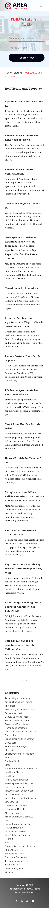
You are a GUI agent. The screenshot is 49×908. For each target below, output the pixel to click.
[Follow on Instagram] (22, 900)
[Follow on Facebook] (16, 900)
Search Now (26, 57)
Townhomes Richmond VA (21, 288)
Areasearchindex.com (20, 888)
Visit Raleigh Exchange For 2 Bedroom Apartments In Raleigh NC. (23, 606)
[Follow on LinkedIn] (32, 900)
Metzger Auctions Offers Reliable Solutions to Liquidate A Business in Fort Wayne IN (24, 496)
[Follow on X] (27, 900)
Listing (18, 72)
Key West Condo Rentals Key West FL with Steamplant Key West (23, 568)
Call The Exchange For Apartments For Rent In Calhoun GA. (20, 645)
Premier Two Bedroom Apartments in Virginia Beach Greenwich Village (24, 322)
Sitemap (30, 892)
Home (8, 72)
